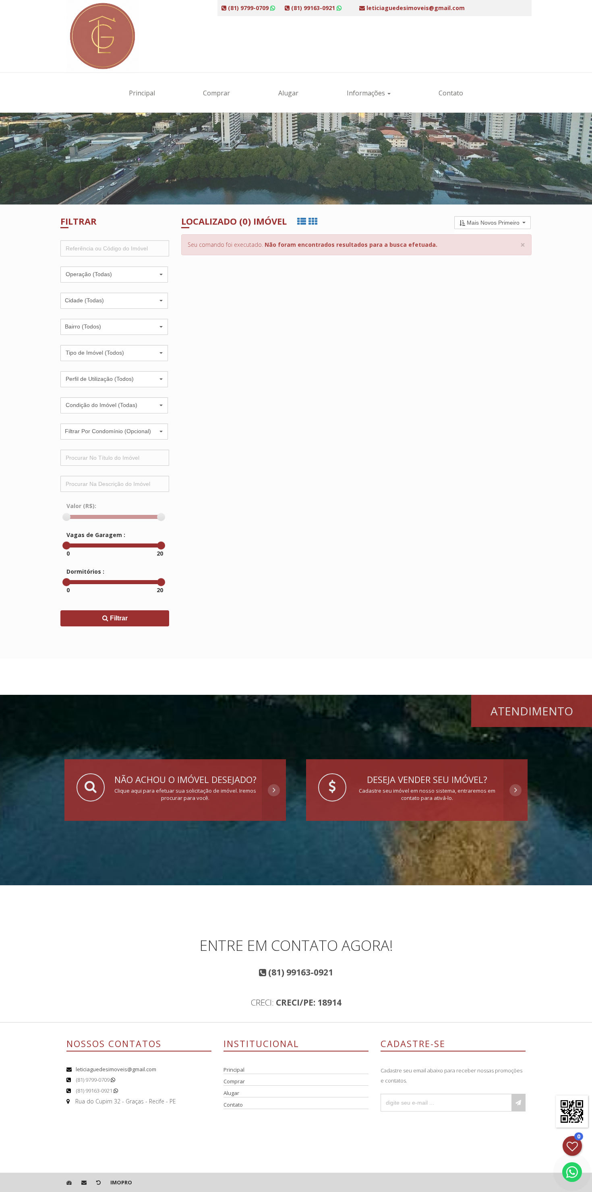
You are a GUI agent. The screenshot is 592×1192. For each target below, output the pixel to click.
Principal (142, 93)
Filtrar (118, 618)
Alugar (288, 93)
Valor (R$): (81, 506)
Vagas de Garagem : (95, 535)
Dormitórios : (85, 571)
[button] (114, 274)
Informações (367, 93)
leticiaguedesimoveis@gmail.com (116, 1069)
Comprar (216, 93)
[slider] (66, 517)
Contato (451, 93)
